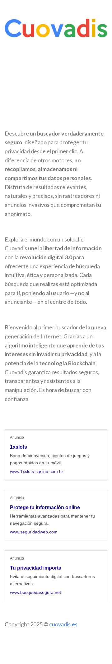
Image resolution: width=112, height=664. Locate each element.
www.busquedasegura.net (35, 592)
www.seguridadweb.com (34, 531)
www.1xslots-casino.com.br (36, 471)
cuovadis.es (63, 624)
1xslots (18, 447)
